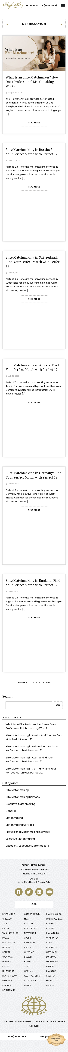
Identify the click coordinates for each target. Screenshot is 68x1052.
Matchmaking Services (20, 825)
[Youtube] (49, 892)
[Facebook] (19, 892)
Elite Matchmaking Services (23, 797)
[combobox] (29, 705)
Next (48, 682)
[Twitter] (29, 892)
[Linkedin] (39, 892)
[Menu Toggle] (63, 5)
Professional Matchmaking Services (28, 832)
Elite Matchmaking (17, 790)
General (11, 811)
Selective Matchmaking (20, 839)
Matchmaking (14, 818)
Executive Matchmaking (20, 804)
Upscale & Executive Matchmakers (27, 846)
